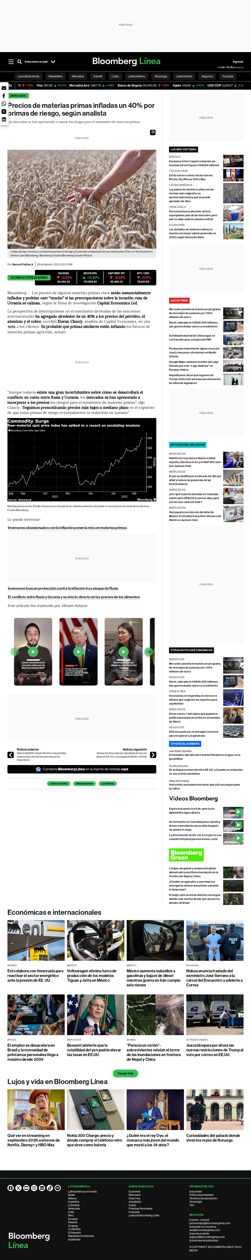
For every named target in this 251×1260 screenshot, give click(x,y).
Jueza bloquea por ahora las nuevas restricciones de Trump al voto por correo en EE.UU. (215, 1050)
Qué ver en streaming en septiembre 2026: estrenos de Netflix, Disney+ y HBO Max (33, 1140)
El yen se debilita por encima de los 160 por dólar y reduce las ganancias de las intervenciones (195, 480)
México (72, 1198)
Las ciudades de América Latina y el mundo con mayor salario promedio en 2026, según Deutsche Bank (192, 233)
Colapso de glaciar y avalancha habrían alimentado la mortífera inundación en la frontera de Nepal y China (193, 872)
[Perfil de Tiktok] (50, 1188)
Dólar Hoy (134, 1198)
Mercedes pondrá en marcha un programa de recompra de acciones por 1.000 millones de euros (195, 313)
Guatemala (74, 1239)
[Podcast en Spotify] (58, 1188)
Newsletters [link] (56, 76)
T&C (191, 1205)
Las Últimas (108, 783)
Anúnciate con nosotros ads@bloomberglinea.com (204, 1228)
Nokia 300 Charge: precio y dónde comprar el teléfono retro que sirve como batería (94, 1140)
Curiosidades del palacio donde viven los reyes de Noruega (213, 1138)
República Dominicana (81, 1235)
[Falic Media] (220, 67)
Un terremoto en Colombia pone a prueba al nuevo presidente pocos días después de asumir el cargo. (194, 825)
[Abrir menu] (11, 62)
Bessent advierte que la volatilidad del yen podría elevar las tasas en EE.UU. (94, 1050)
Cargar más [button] (125, 1073)
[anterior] (10, 755)
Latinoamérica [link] (136, 76)
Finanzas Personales (140, 1208)
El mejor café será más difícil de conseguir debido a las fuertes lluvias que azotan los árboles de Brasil (194, 899)
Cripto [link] (115, 76)
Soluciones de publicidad (203, 1240)
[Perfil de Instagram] (34, 1188)
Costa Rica (74, 1229)
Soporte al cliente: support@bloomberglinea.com (207, 1235)
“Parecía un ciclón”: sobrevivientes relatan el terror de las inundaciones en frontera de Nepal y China (154, 1052)
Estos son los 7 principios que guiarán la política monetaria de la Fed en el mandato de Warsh (194, 717)
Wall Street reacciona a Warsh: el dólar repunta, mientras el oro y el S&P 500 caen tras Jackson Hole (195, 462)
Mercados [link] (78, 76)
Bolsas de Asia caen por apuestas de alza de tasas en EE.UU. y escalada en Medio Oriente (121, 755)
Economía (134, 1191)
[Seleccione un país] (53, 62)
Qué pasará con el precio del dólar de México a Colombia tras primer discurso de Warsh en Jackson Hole (195, 516)
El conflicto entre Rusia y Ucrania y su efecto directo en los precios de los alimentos (74, 597)
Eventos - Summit (199, 1219)
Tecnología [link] (160, 76)
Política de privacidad (201, 1194)
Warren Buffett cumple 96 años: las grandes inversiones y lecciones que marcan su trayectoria (41, 757)
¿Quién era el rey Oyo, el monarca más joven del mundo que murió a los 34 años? (153, 1140)
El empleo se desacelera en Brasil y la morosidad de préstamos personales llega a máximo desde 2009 (32, 1052)
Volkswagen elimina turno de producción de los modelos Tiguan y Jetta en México (91, 976)
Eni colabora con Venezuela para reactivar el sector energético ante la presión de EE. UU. (35, 976)
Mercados (18, 95)
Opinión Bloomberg (185, 743)
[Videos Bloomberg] (206, 798)
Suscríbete (195, 1191)
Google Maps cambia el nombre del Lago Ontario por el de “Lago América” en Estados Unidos (194, 365)
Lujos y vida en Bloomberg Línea (57, 1082)
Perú (70, 1215)
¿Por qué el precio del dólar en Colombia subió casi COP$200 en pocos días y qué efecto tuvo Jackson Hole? (194, 498)
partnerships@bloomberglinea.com (209, 1223)
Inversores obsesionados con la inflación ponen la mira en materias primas (67, 527)
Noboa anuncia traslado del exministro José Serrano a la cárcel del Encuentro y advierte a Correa (214, 978)
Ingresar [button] (238, 61)
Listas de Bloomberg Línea (144, 1215)
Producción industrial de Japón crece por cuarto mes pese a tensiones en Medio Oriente (194, 352)
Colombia (73, 1205)
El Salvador (74, 1232)
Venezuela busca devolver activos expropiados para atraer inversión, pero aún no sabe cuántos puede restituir (193, 215)
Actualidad (135, 1201)
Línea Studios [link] (184, 76)
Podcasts (134, 1212)
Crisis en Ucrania (58, 783)
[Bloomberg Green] (206, 855)
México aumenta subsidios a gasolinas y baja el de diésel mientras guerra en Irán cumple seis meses (153, 978)
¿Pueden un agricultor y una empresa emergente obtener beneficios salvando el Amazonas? (194, 885)
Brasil (71, 1194)
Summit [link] (97, 76)
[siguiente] (153, 755)
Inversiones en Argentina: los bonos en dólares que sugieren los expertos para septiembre (193, 699)
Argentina (73, 1201)
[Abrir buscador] (19, 62)
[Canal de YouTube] (26, 1188)
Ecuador (73, 1218)
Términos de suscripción (203, 1198)
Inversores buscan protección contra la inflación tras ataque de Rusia (63, 588)
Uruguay (73, 1225)
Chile (71, 1212)
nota (11, 326)
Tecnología (195, 1201)
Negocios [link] (207, 76)
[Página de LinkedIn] (42, 1188)
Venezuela (74, 1208)
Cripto (132, 1205)
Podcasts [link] (227, 76)
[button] (153, 132)
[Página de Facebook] (10, 1188)
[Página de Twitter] (18, 1188)
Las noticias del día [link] (28, 76)
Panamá (72, 1222)
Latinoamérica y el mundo (82, 1191)
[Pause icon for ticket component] (10, 85)
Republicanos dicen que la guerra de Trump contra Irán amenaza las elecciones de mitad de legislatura (195, 379)
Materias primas (84, 783)
